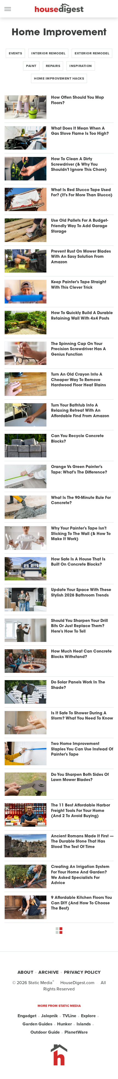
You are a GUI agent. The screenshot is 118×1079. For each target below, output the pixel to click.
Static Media (40, 982)
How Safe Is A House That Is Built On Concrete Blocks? (78, 562)
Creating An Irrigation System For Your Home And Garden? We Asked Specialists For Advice (80, 875)
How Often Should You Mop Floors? (77, 100)
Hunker (64, 1024)
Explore (88, 1016)
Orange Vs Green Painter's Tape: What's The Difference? (79, 470)
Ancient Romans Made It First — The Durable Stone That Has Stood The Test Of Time (82, 841)
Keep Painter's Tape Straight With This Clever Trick (78, 285)
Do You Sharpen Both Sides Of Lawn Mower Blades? (80, 777)
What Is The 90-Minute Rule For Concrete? (81, 500)
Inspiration (80, 65)
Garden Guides (37, 1024)
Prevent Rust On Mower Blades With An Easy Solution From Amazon (81, 257)
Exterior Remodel (92, 53)
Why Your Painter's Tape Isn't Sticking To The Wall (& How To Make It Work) (81, 534)
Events (15, 53)
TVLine (69, 1016)
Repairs (53, 65)
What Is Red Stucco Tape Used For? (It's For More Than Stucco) (82, 193)
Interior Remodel (48, 53)
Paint (31, 65)
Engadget (27, 1016)
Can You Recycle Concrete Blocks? (77, 439)
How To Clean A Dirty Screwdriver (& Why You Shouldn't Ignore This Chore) (79, 164)
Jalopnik (49, 1016)
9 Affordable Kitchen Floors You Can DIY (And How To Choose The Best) (81, 903)
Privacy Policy (82, 972)
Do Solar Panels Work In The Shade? (78, 685)
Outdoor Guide (45, 1032)
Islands (84, 1024)
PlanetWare (76, 1032)
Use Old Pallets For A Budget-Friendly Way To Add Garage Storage (79, 226)
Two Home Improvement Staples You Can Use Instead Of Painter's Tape (82, 749)
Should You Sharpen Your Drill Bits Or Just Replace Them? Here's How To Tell (79, 626)
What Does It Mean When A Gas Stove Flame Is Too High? (80, 131)
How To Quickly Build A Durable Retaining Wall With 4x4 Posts (82, 316)
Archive (48, 972)
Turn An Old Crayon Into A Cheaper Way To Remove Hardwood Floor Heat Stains (78, 380)
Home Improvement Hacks (59, 78)
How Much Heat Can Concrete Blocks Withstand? (81, 654)
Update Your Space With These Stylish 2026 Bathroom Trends (81, 593)
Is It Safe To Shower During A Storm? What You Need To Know (82, 716)
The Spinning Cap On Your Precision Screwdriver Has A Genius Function (78, 349)
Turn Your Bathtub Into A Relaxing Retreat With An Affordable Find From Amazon (80, 410)
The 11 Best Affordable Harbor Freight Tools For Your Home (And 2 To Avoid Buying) (80, 810)
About (25, 972)
